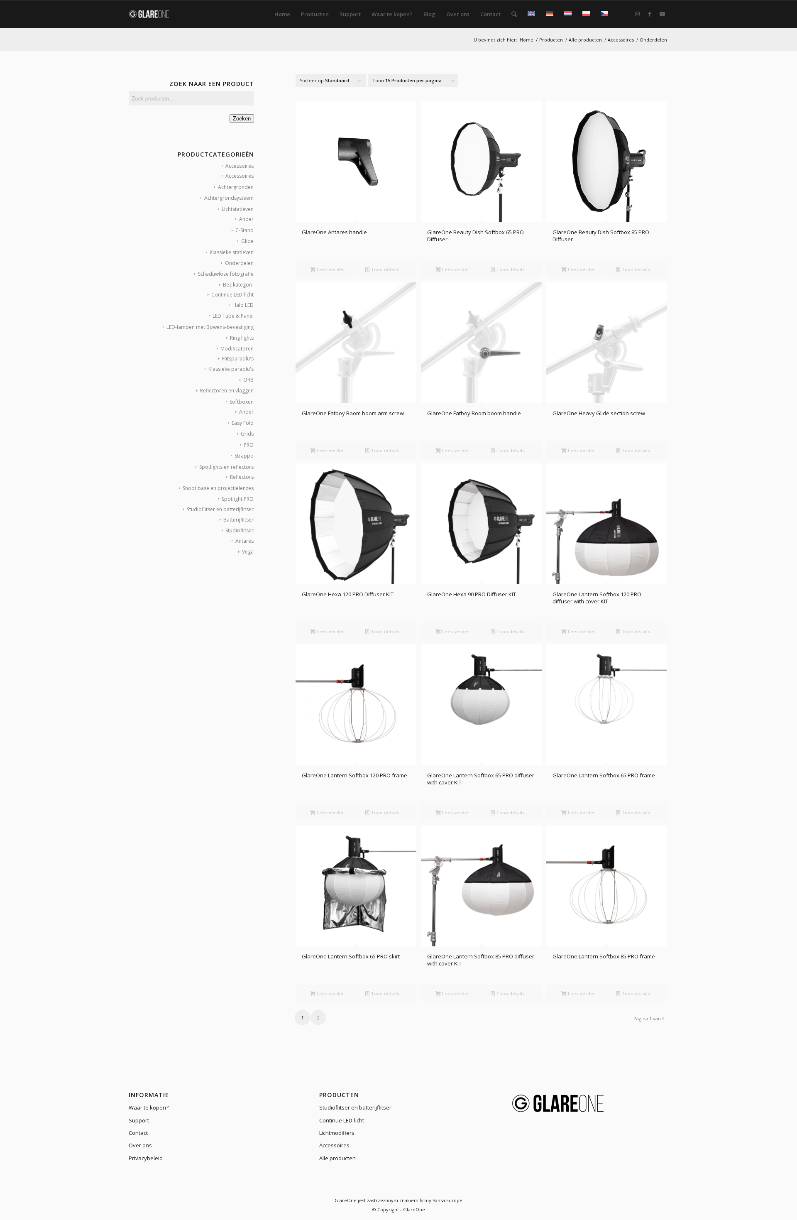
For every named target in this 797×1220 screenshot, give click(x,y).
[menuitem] (282, 14)
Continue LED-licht (232, 294)
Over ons (140, 1145)
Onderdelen (239, 263)
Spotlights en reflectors (226, 466)
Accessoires (239, 165)
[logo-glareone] (154, 14)
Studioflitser (239, 530)
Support (139, 1120)
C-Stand (244, 230)
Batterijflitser (238, 519)
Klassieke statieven (232, 252)
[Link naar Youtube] (662, 13)
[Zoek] (514, 14)
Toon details (384, 269)
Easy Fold (243, 422)
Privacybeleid (146, 1158)
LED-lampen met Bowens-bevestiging (210, 327)
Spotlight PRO (238, 498)
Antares (244, 540)
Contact (138, 1133)
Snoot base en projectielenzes (218, 488)
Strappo (244, 455)
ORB (248, 379)
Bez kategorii (238, 284)
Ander (246, 219)
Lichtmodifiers (336, 1133)
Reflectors (242, 476)
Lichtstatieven (238, 209)
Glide (247, 241)
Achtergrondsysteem (229, 197)
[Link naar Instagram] (637, 13)
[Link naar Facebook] (649, 13)
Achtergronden (236, 187)
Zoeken (242, 118)
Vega (248, 551)
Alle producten (337, 1158)
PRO (249, 444)
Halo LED (243, 305)
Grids (247, 433)
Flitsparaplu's (238, 358)
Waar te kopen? (149, 1107)
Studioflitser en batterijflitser (220, 509)
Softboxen (242, 401)
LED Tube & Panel (233, 315)
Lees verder (329, 269)
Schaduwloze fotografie (226, 273)
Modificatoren (237, 348)
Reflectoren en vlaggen (227, 390)
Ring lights (242, 337)
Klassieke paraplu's (231, 368)
